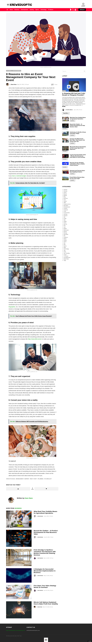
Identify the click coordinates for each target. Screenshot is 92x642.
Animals (65, 191)
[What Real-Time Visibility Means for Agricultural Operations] (19, 519)
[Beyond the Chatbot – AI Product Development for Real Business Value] (19, 538)
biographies (12, 307)
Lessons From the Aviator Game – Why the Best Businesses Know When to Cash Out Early (78, 156)
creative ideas (11, 478)
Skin (65, 244)
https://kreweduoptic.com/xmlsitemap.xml (15, 630)
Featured (66, 209)
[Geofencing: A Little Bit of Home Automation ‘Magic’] (65, 134)
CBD (65, 202)
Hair (64, 220)
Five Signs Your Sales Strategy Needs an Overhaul (45, 586)
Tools (65, 251)
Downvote (46, 489)
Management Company (22, 478)
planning (40, 478)
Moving (65, 233)
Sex (64, 243)
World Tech (66, 259)
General (65, 215)
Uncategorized (67, 257)
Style (65, 247)
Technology (43, 9)
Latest (83, 6)
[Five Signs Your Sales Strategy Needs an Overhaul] (19, 592)
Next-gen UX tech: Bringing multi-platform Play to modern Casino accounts (77, 164)
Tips (64, 250)
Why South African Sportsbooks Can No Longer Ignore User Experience (78, 148)
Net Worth (66, 234)
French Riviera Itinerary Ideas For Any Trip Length (77, 178)
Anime (65, 192)
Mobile (65, 228)
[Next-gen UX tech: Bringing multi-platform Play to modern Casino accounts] (65, 163)
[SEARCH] (73, 9)
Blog (64, 90)
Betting (65, 195)
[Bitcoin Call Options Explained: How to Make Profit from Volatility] (19, 609)
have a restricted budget (19, 176)
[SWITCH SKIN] (70, 9)
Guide (65, 218)
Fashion (65, 208)
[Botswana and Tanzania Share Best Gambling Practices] (65, 172)
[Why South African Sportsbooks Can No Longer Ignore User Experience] (65, 148)
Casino (65, 201)
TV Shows (50, 9)
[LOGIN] (75, 9)
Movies (65, 231)
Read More (65, 113)
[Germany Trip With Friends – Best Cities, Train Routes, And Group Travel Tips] (65, 140)
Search (84, 71)
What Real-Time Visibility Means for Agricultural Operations (45, 512)
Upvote (18, 489)
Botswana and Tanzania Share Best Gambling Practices (77, 171)
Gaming (32, 9)
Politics (65, 240)
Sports (37, 9)
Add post (82, 9)
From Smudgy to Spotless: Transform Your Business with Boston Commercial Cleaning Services (45, 552)
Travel (65, 254)
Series (65, 241)
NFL (65, 235)
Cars (65, 199)
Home (11, 9)
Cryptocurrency (67, 204)
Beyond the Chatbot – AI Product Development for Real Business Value (46, 532)
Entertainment (24, 9)
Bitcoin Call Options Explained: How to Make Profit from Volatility (46, 603)
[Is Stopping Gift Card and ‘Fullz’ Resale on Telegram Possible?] (74, 85)
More (63, 106)
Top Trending (67, 253)
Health (65, 221)
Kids (65, 225)
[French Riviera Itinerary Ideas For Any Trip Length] (65, 178)
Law (64, 227)
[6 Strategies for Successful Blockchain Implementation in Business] (19, 575)
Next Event (34, 478)
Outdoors (66, 237)
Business (17, 9)
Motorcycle (66, 230)
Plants (65, 238)
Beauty (65, 194)
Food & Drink (67, 212)
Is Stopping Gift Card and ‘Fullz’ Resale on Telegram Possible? (73, 94)
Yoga (65, 260)
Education (66, 205)
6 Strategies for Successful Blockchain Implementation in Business (44, 570)
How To (65, 224)
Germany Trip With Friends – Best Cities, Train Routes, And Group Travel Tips (77, 140)
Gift (64, 217)
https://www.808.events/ (35, 339)
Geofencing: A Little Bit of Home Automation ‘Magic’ (78, 133)
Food (65, 211)
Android (65, 189)
